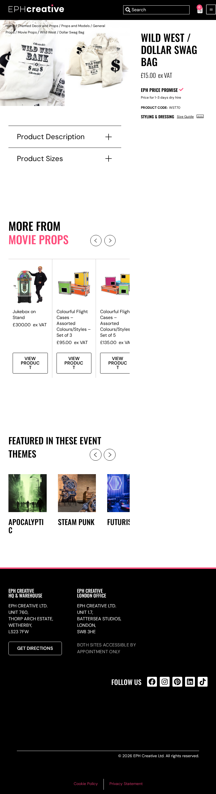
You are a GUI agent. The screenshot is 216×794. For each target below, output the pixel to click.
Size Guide (185, 116)
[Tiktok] (203, 682)
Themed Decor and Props (38, 26)
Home (10, 26)
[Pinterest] (177, 682)
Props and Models (75, 26)
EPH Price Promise (159, 90)
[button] (96, 240)
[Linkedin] (190, 682)
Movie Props (27, 32)
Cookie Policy (86, 783)
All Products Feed (153, 706)
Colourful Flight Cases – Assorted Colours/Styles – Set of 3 (74, 323)
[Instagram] (165, 682)
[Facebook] (152, 682)
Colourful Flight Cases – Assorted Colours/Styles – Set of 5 (117, 323)
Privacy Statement (126, 783)
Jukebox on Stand (24, 314)
